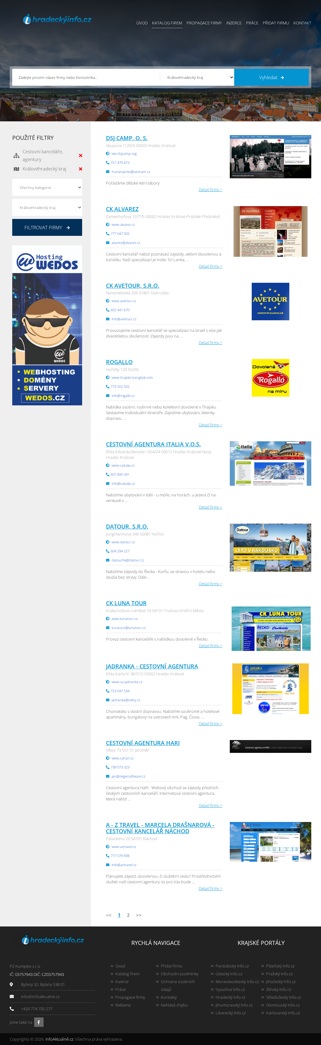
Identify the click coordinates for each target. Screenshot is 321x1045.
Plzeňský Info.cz (280, 966)
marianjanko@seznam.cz (131, 171)
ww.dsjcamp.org (124, 153)
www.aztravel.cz (124, 846)
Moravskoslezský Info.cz (237, 981)
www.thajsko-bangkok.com (132, 377)
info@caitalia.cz (123, 483)
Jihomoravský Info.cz (234, 1005)
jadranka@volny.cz (126, 700)
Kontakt (302, 23)
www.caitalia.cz (123, 465)
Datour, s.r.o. (127, 526)
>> (139, 915)
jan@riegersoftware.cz (128, 776)
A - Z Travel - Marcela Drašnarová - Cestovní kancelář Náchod (160, 828)
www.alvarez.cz (123, 224)
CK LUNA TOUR (126, 603)
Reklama (123, 1005)
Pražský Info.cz (279, 974)
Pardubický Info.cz (232, 966)
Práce (252, 23)
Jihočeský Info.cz (281, 981)
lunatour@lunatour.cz (129, 627)
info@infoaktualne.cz (40, 996)
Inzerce (234, 23)
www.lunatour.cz (125, 618)
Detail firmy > (210, 189)
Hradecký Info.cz (230, 997)
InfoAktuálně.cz (59, 1039)
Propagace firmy (204, 23)
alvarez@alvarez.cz (126, 242)
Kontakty (169, 997)
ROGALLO (119, 362)
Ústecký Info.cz (229, 974)
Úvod (142, 23)
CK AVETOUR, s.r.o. (132, 285)
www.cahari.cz (123, 758)
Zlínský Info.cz (278, 989)
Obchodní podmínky (179, 974)
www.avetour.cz (124, 300)
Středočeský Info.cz (283, 997)
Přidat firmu (276, 23)
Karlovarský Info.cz (283, 1013)
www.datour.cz (123, 542)
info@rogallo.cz (123, 395)
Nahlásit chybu (174, 1005)
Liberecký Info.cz (231, 1013)
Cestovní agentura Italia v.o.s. (153, 444)
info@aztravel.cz (124, 864)
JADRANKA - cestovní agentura (152, 666)
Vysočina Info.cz (230, 989)
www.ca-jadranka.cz (127, 681)
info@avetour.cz (124, 319)
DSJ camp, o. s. (127, 138)
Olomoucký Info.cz (283, 1005)
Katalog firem (167, 23)
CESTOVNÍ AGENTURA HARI (143, 743)
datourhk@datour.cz (128, 560)
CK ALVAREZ (122, 209)
